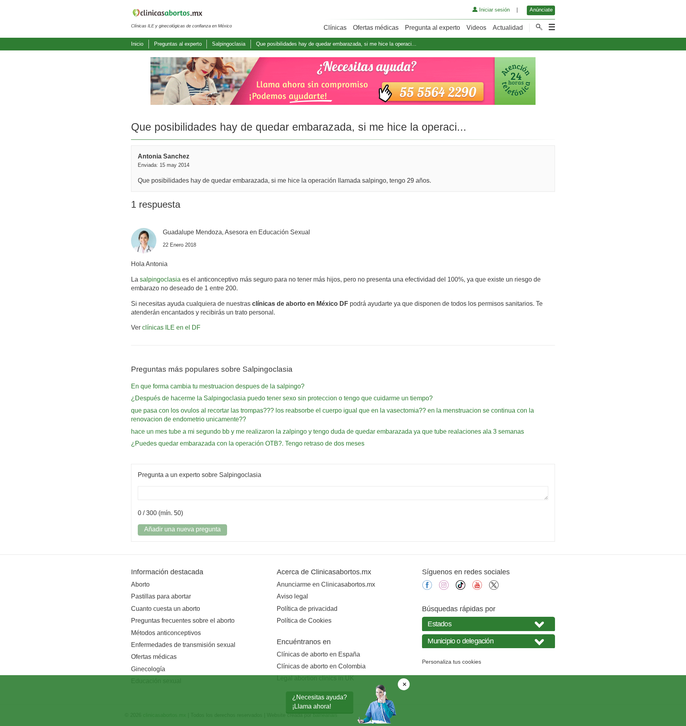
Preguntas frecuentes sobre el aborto (183, 620)
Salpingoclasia (228, 44)
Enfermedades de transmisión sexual (183, 644)
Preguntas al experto (178, 44)
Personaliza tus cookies (451, 661)
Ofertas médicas (376, 27)
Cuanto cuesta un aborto (165, 608)
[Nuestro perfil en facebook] (427, 587)
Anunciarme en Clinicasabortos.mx (326, 584)
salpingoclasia (160, 279)
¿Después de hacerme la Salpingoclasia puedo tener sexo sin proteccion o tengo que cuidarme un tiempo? (282, 398)
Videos (476, 27)
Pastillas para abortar (161, 596)
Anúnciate (541, 10)
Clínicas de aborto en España (318, 654)
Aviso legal (292, 596)
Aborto (140, 584)
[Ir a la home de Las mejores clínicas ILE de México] (181, 14)
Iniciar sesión (494, 10)
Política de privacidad (307, 608)
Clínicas (335, 27)
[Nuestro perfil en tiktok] (460, 587)
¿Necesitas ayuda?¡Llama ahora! (319, 701)
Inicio (137, 44)
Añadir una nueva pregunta (182, 529)
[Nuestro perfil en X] (494, 587)
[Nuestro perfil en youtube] (477, 587)
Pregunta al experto (432, 27)
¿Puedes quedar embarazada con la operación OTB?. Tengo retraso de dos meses (247, 443)
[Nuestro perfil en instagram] (444, 587)
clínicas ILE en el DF (171, 327)
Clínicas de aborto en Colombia (321, 666)
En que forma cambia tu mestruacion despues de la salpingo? (217, 386)
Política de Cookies (304, 620)
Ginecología (148, 669)
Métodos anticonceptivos (166, 632)
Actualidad (508, 27)
